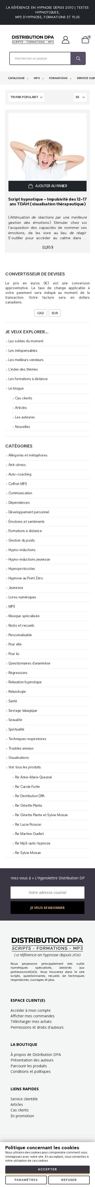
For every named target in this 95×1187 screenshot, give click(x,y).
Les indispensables (22, 351)
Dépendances (19, 503)
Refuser (69, 1180)
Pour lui (13, 654)
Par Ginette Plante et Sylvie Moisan (41, 815)
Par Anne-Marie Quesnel (33, 777)
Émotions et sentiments (26, 522)
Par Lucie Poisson (28, 824)
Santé (12, 701)
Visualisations (18, 758)
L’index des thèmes (23, 369)
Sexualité (15, 720)
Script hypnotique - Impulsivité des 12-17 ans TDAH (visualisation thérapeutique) (47, 201)
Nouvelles (22, 427)
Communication (20, 493)
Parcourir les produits (29, 1066)
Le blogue (16, 388)
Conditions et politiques (31, 1071)
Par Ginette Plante (28, 805)
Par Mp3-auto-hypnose (32, 843)
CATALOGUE (16, 78)
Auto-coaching (19, 474)
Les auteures (25, 417)
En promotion (22, 1116)
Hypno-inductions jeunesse (29, 559)
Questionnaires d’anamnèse (29, 663)
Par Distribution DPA (30, 796)
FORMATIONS (58, 78)
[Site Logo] (33, 39)
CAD (40, 313)
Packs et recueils (21, 625)
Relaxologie (17, 692)
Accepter (47, 1169)
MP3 (37, 78)
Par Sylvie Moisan (28, 853)
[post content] (47, 152)
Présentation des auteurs (32, 1060)
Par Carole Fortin (27, 787)
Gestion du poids (21, 540)
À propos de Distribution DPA (36, 1054)
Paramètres (26, 1180)
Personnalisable (20, 635)
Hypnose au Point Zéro (25, 578)
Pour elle (15, 644)
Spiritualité (16, 729)
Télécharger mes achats (31, 1021)
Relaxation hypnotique (25, 682)
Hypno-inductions (22, 550)
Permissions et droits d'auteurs (37, 1027)
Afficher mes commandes (33, 1016)
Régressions (17, 673)
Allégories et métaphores (28, 455)
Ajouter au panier (51, 186)
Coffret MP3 (17, 484)
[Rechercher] (77, 58)
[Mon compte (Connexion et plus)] (68, 40)
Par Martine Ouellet (29, 834)
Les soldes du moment (25, 341)
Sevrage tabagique (22, 711)
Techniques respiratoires (27, 739)
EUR (55, 313)
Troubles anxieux (21, 748)
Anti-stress (17, 465)
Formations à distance (25, 531)
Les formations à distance (28, 379)
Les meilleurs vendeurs (26, 360)
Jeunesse (15, 588)
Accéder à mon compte (31, 1010)
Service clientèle (24, 1099)
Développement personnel (28, 512)
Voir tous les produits (24, 767)
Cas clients (23, 398)
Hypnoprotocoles (21, 569)
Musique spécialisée (24, 616)
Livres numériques (22, 597)
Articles (21, 408)
